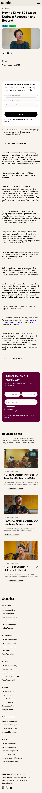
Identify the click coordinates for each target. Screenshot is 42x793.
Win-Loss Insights (8, 610)
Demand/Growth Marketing (12, 758)
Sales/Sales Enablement (10, 761)
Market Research (8, 628)
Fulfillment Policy (8, 780)
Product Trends (7, 702)
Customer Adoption (9, 643)
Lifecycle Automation (10, 721)
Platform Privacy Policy (22, 778)
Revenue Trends (7, 695)
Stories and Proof (8, 669)
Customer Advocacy (9, 666)
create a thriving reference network (19, 321)
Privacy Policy (7, 778)
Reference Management (10, 725)
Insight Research (8, 673)
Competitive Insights (9, 617)
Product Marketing (8, 754)
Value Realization (8, 654)
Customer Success (9, 744)
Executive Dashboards (10, 699)
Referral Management (9, 728)
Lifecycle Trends (8, 710)
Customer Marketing (9, 747)
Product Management (10, 751)
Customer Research (9, 624)
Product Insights (8, 614)
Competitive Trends (9, 706)
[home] (17, 2)
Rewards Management (10, 732)
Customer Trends (8, 692)
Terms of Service (22, 780)
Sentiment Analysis (9, 647)
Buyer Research (7, 621)
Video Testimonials (9, 680)
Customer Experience (10, 640)
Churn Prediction (8, 650)
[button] (38, 3)
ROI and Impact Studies (10, 676)
